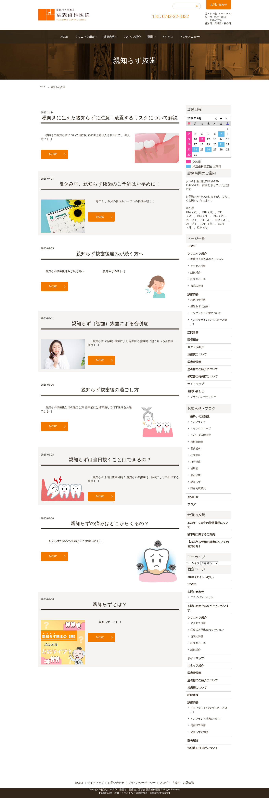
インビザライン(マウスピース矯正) (208, 321)
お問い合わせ (218, 4)
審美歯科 (195, 448)
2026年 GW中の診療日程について (207, 525)
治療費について (197, 354)
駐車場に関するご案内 (201, 534)
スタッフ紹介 (132, 36)
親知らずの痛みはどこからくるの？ (110, 523)
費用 (150, 36)
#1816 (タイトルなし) (200, 577)
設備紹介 (195, 272)
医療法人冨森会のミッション (207, 259)
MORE (53, 154)
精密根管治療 (198, 299)
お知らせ (193, 497)
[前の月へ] (214, 118)
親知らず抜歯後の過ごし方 (110, 389)
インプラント (198, 421)
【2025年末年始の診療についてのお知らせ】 (208, 544)
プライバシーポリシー (203, 396)
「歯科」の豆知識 (198, 416)
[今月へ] (221, 118)
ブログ (191, 504)
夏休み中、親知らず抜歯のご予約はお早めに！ (109, 184)
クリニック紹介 (85, 36)
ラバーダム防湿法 (200, 435)
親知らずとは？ (110, 604)
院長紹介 (193, 339)
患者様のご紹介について (202, 369)
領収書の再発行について (202, 376)
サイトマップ (195, 383)
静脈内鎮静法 (198, 488)
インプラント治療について (205, 313)
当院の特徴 (196, 285)
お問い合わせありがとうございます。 (208, 608)
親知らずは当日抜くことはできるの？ (110, 459)
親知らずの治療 (199, 306)
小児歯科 (195, 455)
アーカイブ (192, 563)
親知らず (195, 481)
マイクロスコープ (200, 428)
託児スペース (198, 279)
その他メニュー (189, 36)
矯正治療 (195, 475)
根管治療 (195, 461)
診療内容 (109, 36)
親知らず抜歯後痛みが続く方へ (110, 253)
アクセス (167, 36)
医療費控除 (194, 361)
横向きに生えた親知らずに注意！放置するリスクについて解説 (110, 117)
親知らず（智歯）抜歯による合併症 (110, 323)
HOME (64, 36)
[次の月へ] (227, 118)
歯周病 (194, 468)
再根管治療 (196, 441)
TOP (42, 87)
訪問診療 (193, 332)
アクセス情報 (198, 265)
